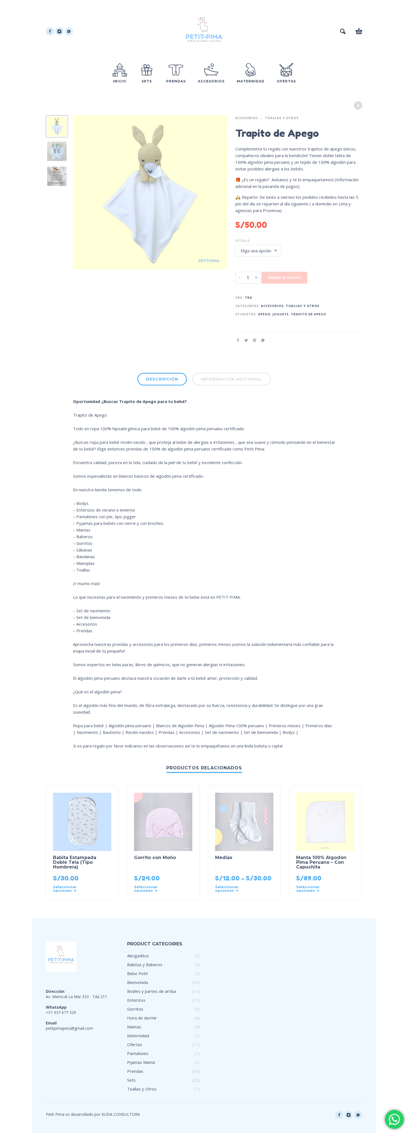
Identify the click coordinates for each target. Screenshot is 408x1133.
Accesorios (246, 118)
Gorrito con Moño (155, 857)
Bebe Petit (137, 973)
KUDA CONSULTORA (121, 1114)
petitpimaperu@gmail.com (69, 1028)
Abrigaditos (138, 955)
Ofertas (134, 1044)
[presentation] (84, 192)
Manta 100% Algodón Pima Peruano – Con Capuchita (321, 862)
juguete (281, 314)
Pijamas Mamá (141, 1062)
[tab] (162, 380)
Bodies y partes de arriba (151, 991)
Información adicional (231, 379)
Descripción (162, 379)
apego (264, 314)
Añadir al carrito (284, 277)
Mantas (134, 1026)
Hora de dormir (142, 1017)
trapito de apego (308, 314)
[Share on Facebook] (239, 340)
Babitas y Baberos (144, 964)
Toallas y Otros (282, 118)
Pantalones (137, 1053)
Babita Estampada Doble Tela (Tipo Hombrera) (74, 862)
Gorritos (135, 1008)
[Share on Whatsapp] (264, 340)
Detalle (242, 240)
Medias (223, 857)
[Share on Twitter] (248, 340)
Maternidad (138, 1035)
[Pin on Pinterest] (256, 340)
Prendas (135, 1071)
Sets (131, 1079)
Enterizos (136, 1000)
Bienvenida (137, 982)
